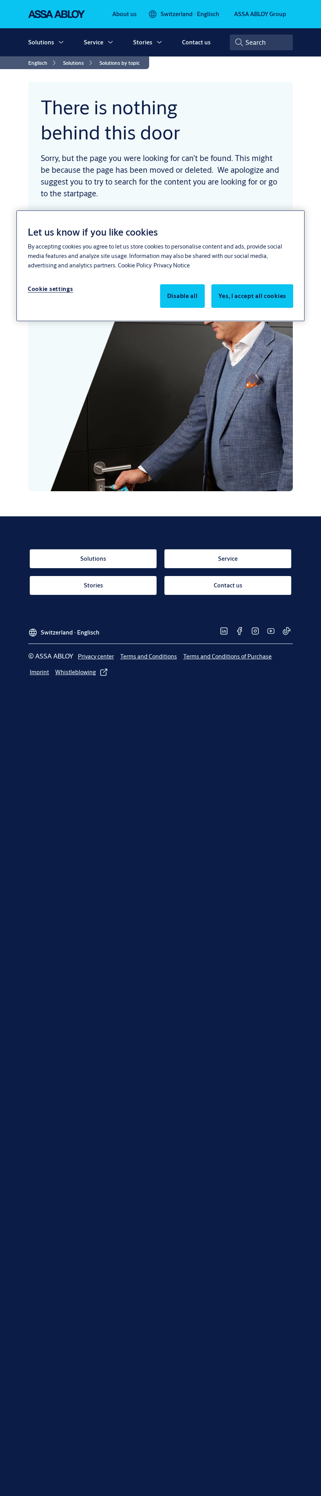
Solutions (41, 42)
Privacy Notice (171, 265)
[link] (124, 14)
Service (93, 42)
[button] (61, 42)
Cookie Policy (134, 265)
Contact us (196, 42)
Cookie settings (50, 289)
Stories (142, 42)
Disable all (182, 296)
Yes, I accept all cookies (252, 296)
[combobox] (261, 42)
